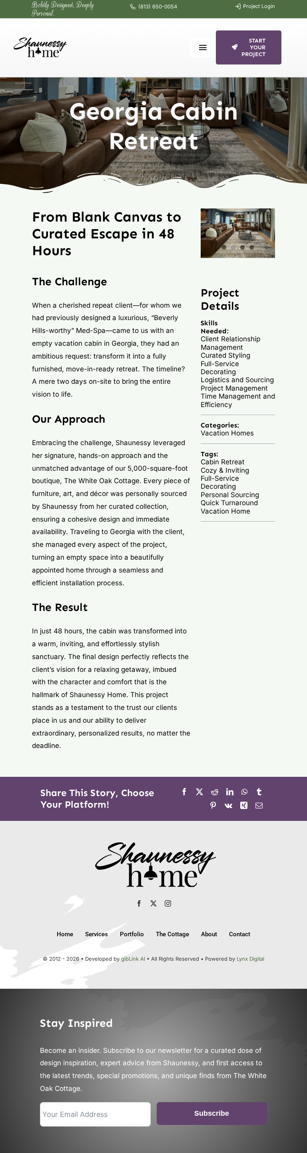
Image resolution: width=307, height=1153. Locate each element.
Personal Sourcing (230, 495)
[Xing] (243, 805)
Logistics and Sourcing (237, 380)
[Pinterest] (213, 805)
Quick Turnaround (229, 503)
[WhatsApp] (244, 792)
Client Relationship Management (230, 343)
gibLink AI (133, 958)
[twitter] (153, 903)
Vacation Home (225, 511)
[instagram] (168, 903)
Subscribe (211, 1113)
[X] (199, 792)
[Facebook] (184, 792)
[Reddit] (214, 792)
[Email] (259, 805)
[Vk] (228, 805)
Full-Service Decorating (220, 368)
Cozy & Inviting (225, 470)
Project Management (234, 388)
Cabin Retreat (223, 462)
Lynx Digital (250, 958)
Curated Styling (225, 355)
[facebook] (139, 903)
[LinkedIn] (229, 792)
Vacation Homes (227, 433)
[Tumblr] (259, 792)
